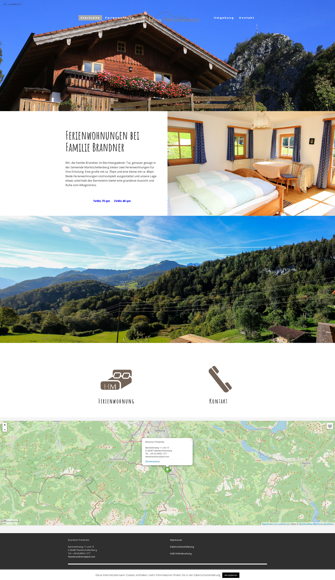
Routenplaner (152, 461)
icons (286, 523)
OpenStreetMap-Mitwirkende (311, 523)
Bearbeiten (328, 523)
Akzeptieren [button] (230, 575)
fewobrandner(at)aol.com (81, 556)
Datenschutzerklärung (182, 546)
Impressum (176, 539)
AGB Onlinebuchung (180, 553)
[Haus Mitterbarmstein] (167, 470)
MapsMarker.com (269, 523)
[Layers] (330, 426)
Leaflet (281, 523)
